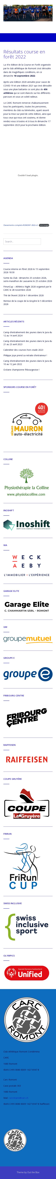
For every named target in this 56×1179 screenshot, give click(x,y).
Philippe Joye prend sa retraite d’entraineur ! (25, 355)
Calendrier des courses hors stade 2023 (23, 349)
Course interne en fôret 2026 (18, 269)
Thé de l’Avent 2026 (13, 295)
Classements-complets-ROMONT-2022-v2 (20, 225)
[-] (28, 13)
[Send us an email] (28, 28)
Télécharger (44, 225)
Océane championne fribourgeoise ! (21, 369)
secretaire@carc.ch (18, 1097)
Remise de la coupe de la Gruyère (20, 300)
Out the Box (33, 1172)
